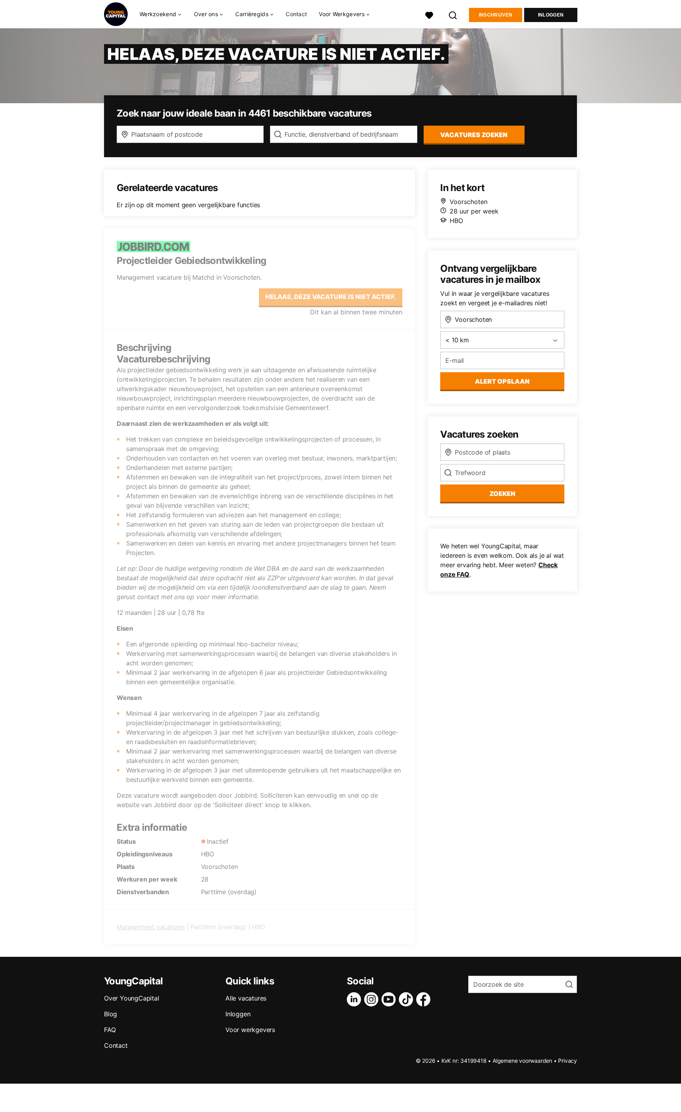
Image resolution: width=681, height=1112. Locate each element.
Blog (110, 1014)
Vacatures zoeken (474, 135)
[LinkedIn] (355, 999)
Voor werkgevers (250, 1030)
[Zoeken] (453, 14)
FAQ (109, 1030)
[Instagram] (372, 999)
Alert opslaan (502, 381)
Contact (296, 14)
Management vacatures (151, 927)
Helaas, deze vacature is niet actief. (330, 297)
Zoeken (502, 494)
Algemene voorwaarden (522, 1060)
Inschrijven (495, 15)
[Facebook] (425, 999)
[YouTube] (390, 999)
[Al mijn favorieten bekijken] (429, 14)
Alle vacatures (245, 998)
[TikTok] (407, 999)
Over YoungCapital (131, 998)
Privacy (567, 1060)
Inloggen (551, 15)
